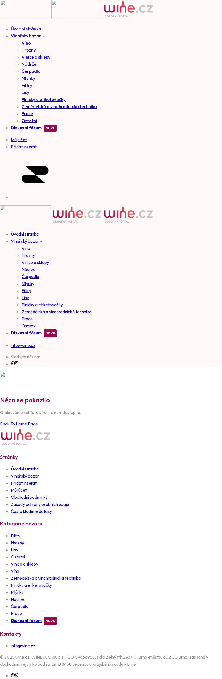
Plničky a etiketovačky (44, 99)
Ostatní (29, 120)
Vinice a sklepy (36, 57)
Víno (26, 43)
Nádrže (29, 64)
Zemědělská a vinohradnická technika (59, 106)
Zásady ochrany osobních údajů (40, 504)
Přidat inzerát (24, 483)
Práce (27, 113)
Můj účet (19, 490)
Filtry (27, 85)
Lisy (25, 92)
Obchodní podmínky (29, 497)
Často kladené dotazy (31, 511)
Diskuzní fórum (26, 127)
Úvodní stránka (26, 28)
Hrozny (29, 50)
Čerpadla (31, 71)
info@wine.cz (23, 345)
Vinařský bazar (26, 36)
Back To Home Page (19, 424)
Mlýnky (28, 78)
